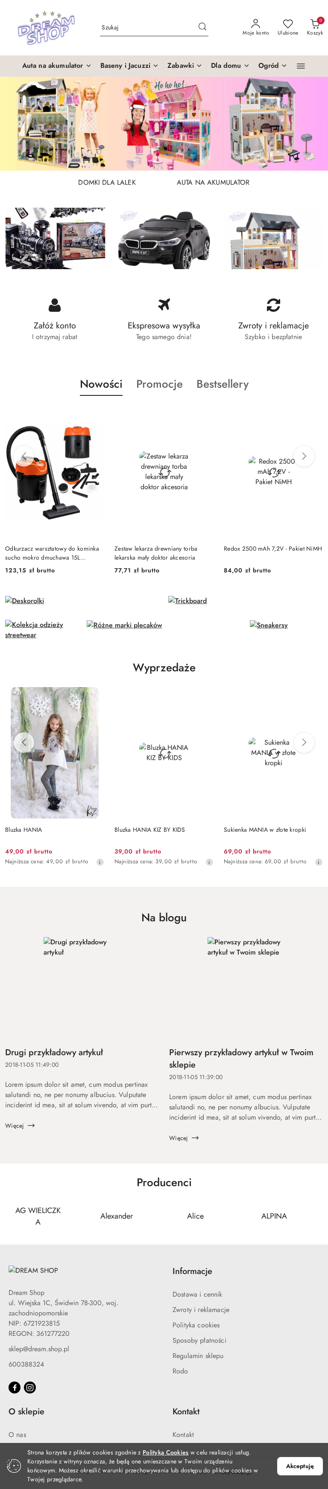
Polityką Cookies (165, 1452)
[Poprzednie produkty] (24, 456)
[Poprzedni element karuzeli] (10, 1216)
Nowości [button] (101, 384)
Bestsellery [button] (222, 384)
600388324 (26, 1364)
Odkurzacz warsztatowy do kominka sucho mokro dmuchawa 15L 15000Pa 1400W (52, 552)
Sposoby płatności (199, 1340)
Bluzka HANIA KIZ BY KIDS (149, 829)
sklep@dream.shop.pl (39, 1349)
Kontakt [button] (186, 1411)
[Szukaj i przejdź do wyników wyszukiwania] (202, 27)
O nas (17, 1435)
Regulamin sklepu (198, 1356)
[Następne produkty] (304, 456)
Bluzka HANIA (23, 829)
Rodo (180, 1371)
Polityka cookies (196, 1325)
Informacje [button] (192, 1271)
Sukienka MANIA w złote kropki (265, 829)
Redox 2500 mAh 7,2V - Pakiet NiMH (273, 548)
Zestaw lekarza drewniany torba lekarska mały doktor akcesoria (155, 552)
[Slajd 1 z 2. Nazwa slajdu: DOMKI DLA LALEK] (164, 124)
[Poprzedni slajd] (19, 123)
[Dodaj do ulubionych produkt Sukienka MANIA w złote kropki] (313, 697)
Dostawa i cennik (198, 1294)
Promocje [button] (159, 384)
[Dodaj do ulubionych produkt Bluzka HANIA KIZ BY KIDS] (203, 697)
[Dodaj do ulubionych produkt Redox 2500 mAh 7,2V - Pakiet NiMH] (313, 415)
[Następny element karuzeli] (317, 1216)
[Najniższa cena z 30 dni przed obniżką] (100, 862)
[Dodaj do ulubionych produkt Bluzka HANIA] (94, 697)
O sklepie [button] (26, 1411)
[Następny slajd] (309, 123)
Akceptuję (300, 1466)
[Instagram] (30, 1387)
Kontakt (183, 1435)
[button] (57, 66)
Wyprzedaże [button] (164, 667)
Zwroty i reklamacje (201, 1310)
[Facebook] (14, 1387)
